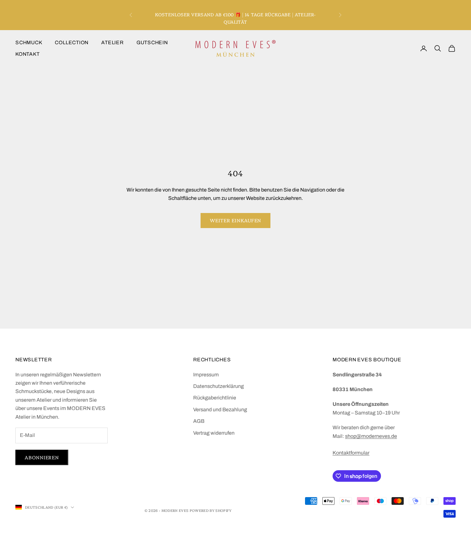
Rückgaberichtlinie (214, 397)
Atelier (112, 42)
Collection (71, 42)
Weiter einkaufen (235, 220)
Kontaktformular (351, 452)
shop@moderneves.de (371, 436)
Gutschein (152, 42)
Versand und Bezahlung (220, 409)
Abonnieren (42, 457)
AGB (198, 421)
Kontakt (27, 54)
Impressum (206, 374)
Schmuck (28, 42)
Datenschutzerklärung (218, 386)
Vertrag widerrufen (214, 433)
